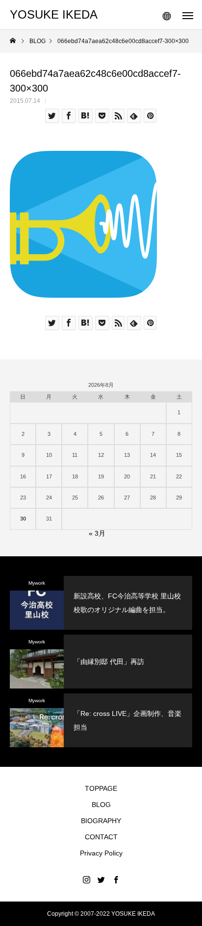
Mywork (36, 583)
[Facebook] (116, 879)
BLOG (101, 804)
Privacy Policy (101, 853)
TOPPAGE (101, 788)
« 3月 (97, 533)
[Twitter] (101, 879)
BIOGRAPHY (101, 821)
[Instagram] (86, 879)
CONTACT (101, 837)
